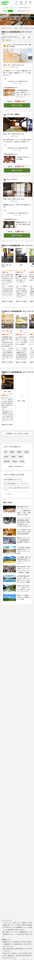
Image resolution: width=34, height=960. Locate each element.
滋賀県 (21, 457)
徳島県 (12, 452)
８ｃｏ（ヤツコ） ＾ (13, 179)
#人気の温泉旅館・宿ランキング (13, 479)
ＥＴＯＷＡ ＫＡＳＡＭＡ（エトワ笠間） (7, 386)
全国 (16, 28)
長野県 (21, 28)
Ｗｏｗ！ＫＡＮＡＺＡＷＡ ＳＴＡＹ (21, 326)
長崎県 (19, 452)
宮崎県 (13, 457)
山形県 (22, 461)
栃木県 (15, 461)
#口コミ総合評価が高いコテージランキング (16, 484)
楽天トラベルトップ (7, 28)
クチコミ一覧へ (17, 83)
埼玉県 (6, 457)
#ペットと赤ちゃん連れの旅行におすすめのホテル (17, 488)
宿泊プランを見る (17, 105)
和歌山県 (7, 461)
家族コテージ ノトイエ (7, 326)
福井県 (26, 452)
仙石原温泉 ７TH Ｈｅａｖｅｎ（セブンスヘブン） (21, 259)
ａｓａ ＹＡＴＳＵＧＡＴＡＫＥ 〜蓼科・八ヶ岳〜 (19, 45)
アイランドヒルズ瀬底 (7, 258)
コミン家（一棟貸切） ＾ (14, 114)
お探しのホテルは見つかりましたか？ (10, 38)
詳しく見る (21, 401)
